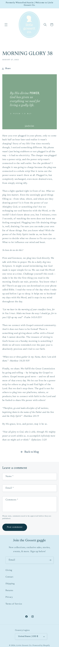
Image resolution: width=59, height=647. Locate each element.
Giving (8, 570)
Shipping (10, 584)
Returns (9, 590)
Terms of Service (13, 604)
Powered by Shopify (41, 645)
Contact (9, 577)
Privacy (9, 597)
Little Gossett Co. (24, 645)
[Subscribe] (50, 560)
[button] (6, 24)
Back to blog (31, 452)
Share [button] (8, 68)
